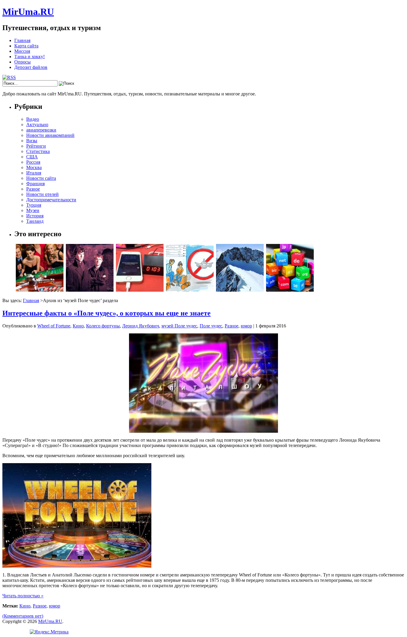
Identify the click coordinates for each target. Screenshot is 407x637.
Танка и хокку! (29, 56)
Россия (33, 162)
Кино (78, 325)
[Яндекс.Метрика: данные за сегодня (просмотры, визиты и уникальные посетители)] (49, 632)
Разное (33, 188)
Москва (34, 167)
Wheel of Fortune (53, 325)
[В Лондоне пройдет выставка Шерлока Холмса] (90, 290)
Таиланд (35, 221)
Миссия (22, 51)
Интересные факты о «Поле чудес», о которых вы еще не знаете (106, 313)
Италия (33, 172)
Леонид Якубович (140, 325)
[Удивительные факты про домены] (290, 290)
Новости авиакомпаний (50, 135)
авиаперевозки (41, 129)
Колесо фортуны (103, 325)
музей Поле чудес (179, 325)
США (32, 156)
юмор (246, 325)
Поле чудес (211, 325)
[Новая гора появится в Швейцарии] (240, 290)
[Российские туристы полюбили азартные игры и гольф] (39, 290)
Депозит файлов (30, 67)
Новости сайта (41, 178)
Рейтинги (36, 146)
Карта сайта (26, 45)
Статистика (38, 151)
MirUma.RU (28, 11)
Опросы (22, 61)
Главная (22, 40)
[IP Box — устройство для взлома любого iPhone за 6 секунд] (140, 290)
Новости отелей (42, 194)
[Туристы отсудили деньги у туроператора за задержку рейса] (190, 290)
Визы (31, 140)
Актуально (37, 124)
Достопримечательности (51, 199)
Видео (32, 119)
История (35, 215)
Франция (35, 183)
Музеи (32, 210)
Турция (33, 205)
